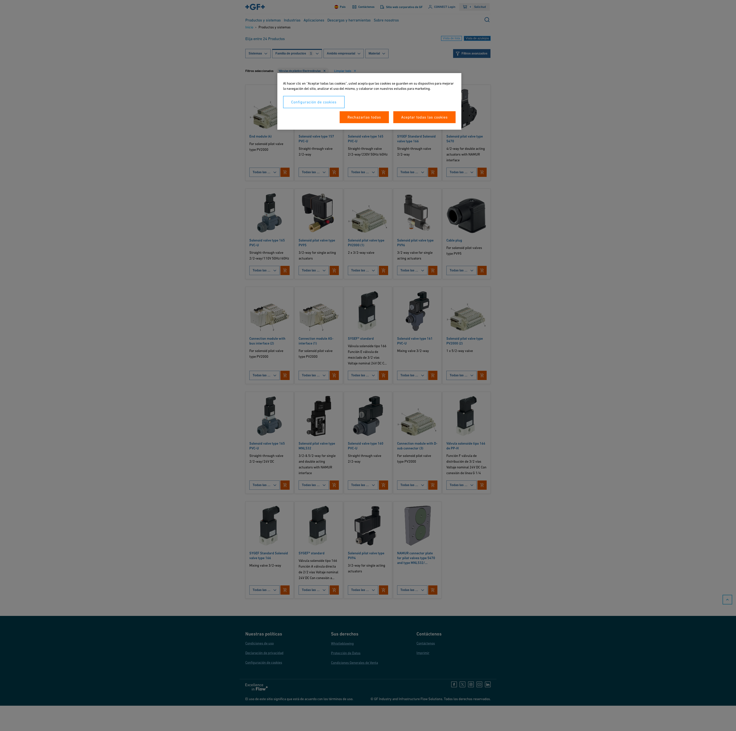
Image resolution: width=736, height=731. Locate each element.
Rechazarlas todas (364, 117)
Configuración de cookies (314, 102)
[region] (369, 101)
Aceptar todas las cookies (424, 117)
